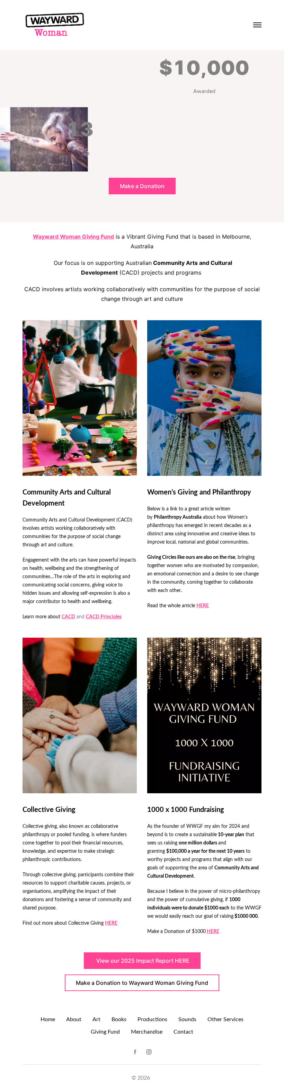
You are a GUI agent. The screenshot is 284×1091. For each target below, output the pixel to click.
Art (96, 1019)
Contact (183, 1032)
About (73, 1019)
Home (48, 1019)
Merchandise (146, 1032)
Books (119, 1019)
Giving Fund (105, 1032)
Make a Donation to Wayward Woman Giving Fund (142, 982)
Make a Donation (142, 186)
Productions (152, 1019)
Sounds (187, 1019)
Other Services (225, 1019)
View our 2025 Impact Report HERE (142, 960)
